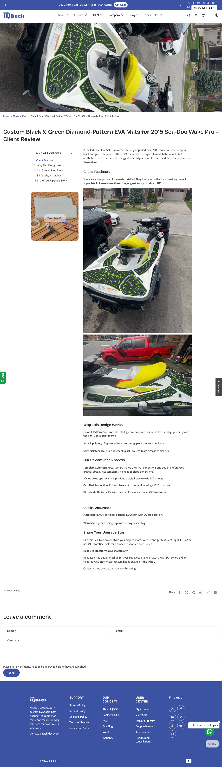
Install (106, 732)
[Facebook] (193, 3)
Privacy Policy (77, 705)
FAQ (105, 720)
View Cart (141, 714)
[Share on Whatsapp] (200, 592)
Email (120, 630)
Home (6, 116)
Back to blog (13, 590)
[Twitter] (188, 3)
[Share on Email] (215, 592)
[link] (55, 218)
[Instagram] (203, 3)
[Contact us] (209, 731)
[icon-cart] (203, 15)
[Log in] (195, 15)
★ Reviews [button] (219, 386)
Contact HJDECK (112, 714)
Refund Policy (77, 711)
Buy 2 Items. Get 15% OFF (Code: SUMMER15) (85, 4)
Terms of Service (79, 722)
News (16, 116)
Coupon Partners (145, 726)
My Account (143, 709)
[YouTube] (213, 3)
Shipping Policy (78, 716)
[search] (188, 15)
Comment (14, 640)
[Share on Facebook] (179, 592)
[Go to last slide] (5, 5)
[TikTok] (208, 3)
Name (11, 630)
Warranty (108, 737)
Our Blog (108, 726)
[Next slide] (181, 5)
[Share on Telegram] (208, 592)
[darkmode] (214, 15)
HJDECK (54, 761)
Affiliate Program (145, 720)
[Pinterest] (198, 3)
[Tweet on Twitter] (186, 592)
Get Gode (120, 4)
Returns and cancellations (143, 739)
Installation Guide (79, 728)
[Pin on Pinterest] (193, 592)
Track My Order (144, 732)
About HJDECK (111, 709)
